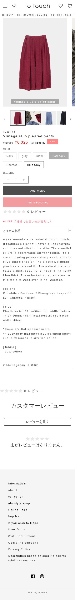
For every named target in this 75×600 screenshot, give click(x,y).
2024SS (42, 14)
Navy (10, 156)
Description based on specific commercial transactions (37, 558)
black (40, 156)
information (17, 483)
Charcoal (13, 165)
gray (25, 156)
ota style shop (19, 503)
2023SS (29, 14)
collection (16, 496)
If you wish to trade (23, 523)
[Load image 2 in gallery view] (33, 118)
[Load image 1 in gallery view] (17, 118)
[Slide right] (70, 119)
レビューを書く (37, 422)
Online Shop (18, 509)
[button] (5, 5)
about (12, 490)
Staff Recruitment (21, 536)
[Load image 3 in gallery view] (48, 118)
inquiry (13, 516)
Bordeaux (58, 156)
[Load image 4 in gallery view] (64, 118)
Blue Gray (33, 164)
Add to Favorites (37, 202)
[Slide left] (4, 119)
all (18, 14)
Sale (68, 14)
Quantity (9, 173)
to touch (8, 14)
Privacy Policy (19, 549)
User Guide (17, 529)
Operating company (23, 542)
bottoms (56, 14)
